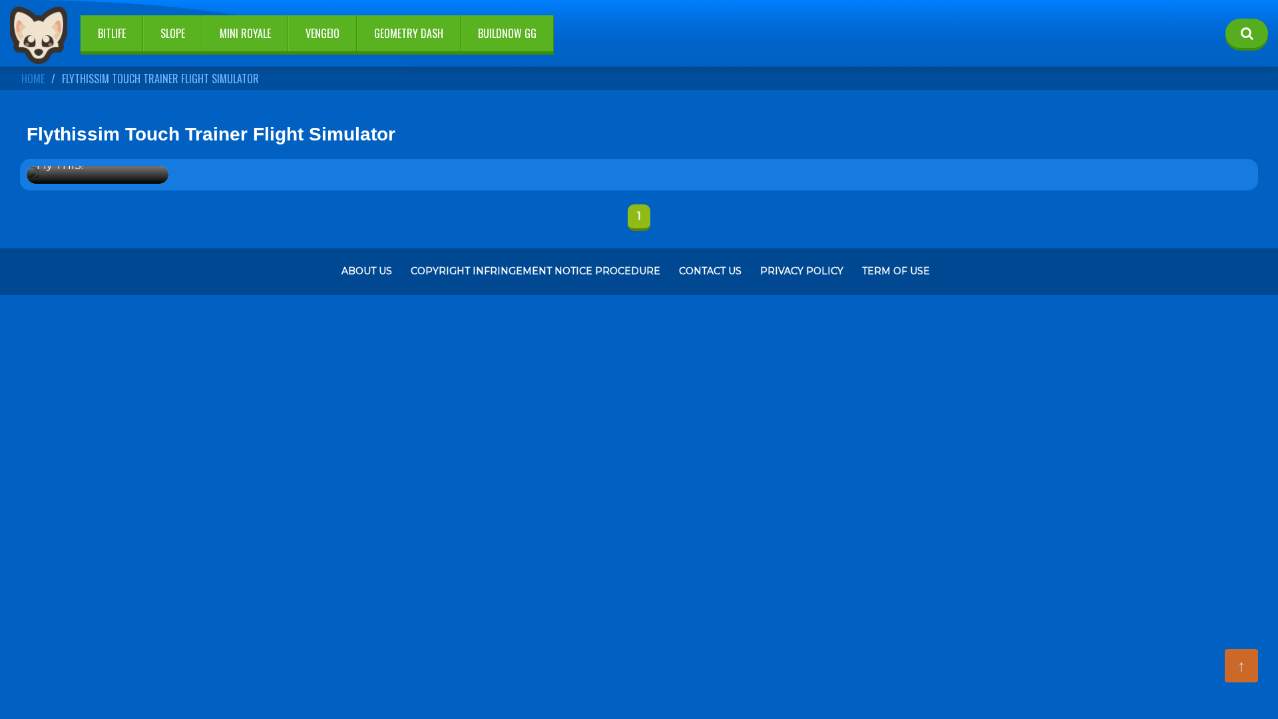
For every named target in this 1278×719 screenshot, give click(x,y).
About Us (366, 271)
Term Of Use (896, 271)
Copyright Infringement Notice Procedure (535, 271)
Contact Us (710, 271)
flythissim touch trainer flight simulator (160, 79)
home (33, 79)
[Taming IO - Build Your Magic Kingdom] (38, 37)
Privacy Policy (801, 271)
